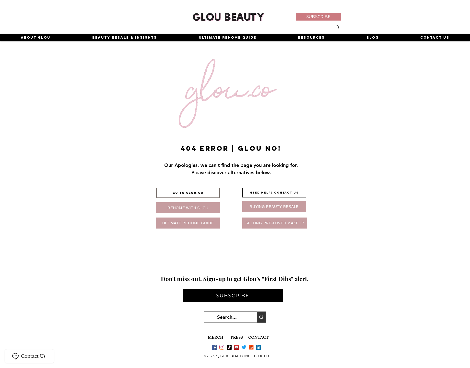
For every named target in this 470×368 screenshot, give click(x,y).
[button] (318, 17)
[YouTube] (236, 347)
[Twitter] (243, 347)
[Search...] (261, 317)
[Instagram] (221, 347)
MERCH (215, 337)
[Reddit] (251, 347)
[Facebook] (214, 347)
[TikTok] (229, 347)
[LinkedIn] (258, 347)
